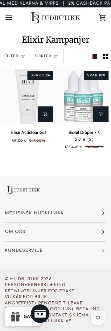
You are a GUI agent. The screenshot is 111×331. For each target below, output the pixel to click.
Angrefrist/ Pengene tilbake (44, 303)
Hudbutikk (24, 279)
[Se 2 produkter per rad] (105, 56)
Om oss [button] (15, 232)
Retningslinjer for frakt (40, 291)
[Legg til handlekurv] (45, 114)
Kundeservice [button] (24, 250)
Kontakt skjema (67, 315)
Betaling (88, 309)
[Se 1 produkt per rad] (94, 56)
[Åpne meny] (14, 17)
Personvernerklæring (35, 285)
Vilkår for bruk (26, 297)
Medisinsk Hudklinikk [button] (34, 213)
